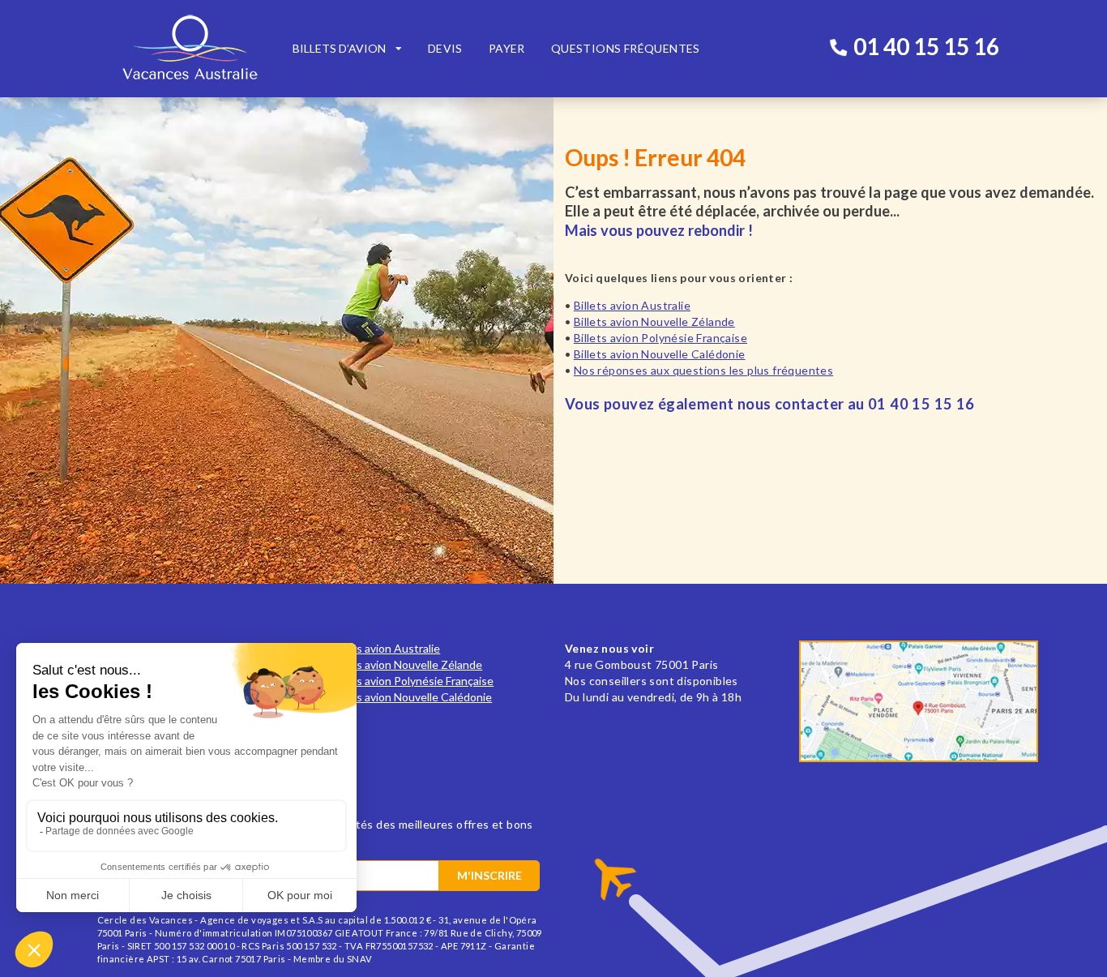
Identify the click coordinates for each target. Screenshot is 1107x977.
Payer (507, 48)
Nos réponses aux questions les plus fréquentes (703, 370)
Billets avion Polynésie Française (660, 338)
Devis (445, 48)
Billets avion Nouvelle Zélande (654, 321)
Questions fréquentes (625, 48)
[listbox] (347, 48)
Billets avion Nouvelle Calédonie (660, 354)
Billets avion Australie (632, 305)
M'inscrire (489, 875)
